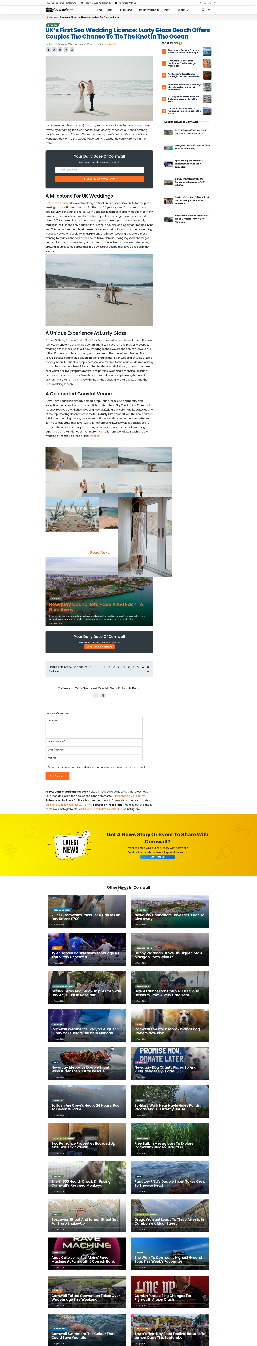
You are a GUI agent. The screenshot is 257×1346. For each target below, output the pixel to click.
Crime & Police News (63, 1138)
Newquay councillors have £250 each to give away (96, 607)
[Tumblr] (133, 667)
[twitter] (205, 3)
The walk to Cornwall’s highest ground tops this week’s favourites (168, 1259)
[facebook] (200, 3)
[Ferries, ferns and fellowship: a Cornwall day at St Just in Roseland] (168, 200)
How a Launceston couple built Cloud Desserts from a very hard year (192, 219)
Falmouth (58, 1252)
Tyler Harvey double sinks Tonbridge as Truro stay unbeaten (189, 164)
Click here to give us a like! (129, 796)
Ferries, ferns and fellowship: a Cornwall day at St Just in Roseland (192, 200)
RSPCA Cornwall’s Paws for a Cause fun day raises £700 (190, 132)
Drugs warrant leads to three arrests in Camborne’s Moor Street (169, 1221)
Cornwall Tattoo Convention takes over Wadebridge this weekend (85, 1297)
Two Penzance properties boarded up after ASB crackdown (83, 1145)
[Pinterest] (138, 667)
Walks (140, 1100)
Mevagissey (142, 1138)
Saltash (58, 1100)
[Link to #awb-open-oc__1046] (203, 9)
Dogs (139, 1024)
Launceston (143, 986)
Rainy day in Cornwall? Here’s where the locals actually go (183, 51)
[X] (54, 50)
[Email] (72, 50)
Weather (58, 1024)
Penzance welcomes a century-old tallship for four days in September (184, 87)
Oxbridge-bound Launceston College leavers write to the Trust (183, 99)
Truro (57, 1214)
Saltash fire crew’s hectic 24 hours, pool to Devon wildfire (85, 1107)
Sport (57, 948)
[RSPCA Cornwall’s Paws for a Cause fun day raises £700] (168, 132)
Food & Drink (143, 1329)
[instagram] (210, 3)
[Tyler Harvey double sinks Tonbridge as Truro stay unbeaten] (168, 163)
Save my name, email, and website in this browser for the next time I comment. (97, 767)
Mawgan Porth (144, 948)
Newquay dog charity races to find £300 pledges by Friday (165, 1069)
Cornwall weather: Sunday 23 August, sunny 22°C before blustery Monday (84, 1031)
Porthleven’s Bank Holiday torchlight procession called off (89, 17)
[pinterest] (214, 3)
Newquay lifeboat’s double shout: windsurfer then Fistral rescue (80, 1069)
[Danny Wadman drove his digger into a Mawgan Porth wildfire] (168, 182)
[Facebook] (48, 50)
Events (57, 1291)
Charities (141, 1062)
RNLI (56, 1062)
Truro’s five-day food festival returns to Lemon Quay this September (170, 1335)
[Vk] (143, 667)
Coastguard (60, 1329)
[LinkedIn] (66, 50)
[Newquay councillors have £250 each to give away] (168, 147)
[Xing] (147, 667)
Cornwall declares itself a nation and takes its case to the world (184, 111)
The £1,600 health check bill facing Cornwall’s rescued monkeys (81, 1183)
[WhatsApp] (124, 667)
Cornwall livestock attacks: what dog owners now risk (167, 1031)
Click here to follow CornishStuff (102, 809)
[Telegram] (128, 667)
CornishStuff (110, 44)
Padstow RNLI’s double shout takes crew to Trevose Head (170, 1183)
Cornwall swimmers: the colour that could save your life (83, 1335)
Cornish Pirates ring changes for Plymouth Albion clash (163, 1297)
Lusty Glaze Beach (57, 203)
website (95, 436)
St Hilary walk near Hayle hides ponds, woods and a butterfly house (168, 1107)
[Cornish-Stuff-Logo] (60, 9)
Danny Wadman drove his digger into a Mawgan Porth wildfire (190, 182)
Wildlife (57, 1176)
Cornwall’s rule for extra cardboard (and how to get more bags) (182, 63)
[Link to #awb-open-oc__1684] (209, 9)
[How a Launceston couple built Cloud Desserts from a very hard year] (168, 218)
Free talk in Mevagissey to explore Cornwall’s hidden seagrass (164, 1145)
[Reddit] (60, 50)
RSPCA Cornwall (62, 910)
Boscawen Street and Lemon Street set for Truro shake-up (84, 1221)
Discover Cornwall (63, 986)
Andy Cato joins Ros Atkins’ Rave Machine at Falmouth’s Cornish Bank (83, 1259)
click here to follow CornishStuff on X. (68, 805)
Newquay (52, 25)
